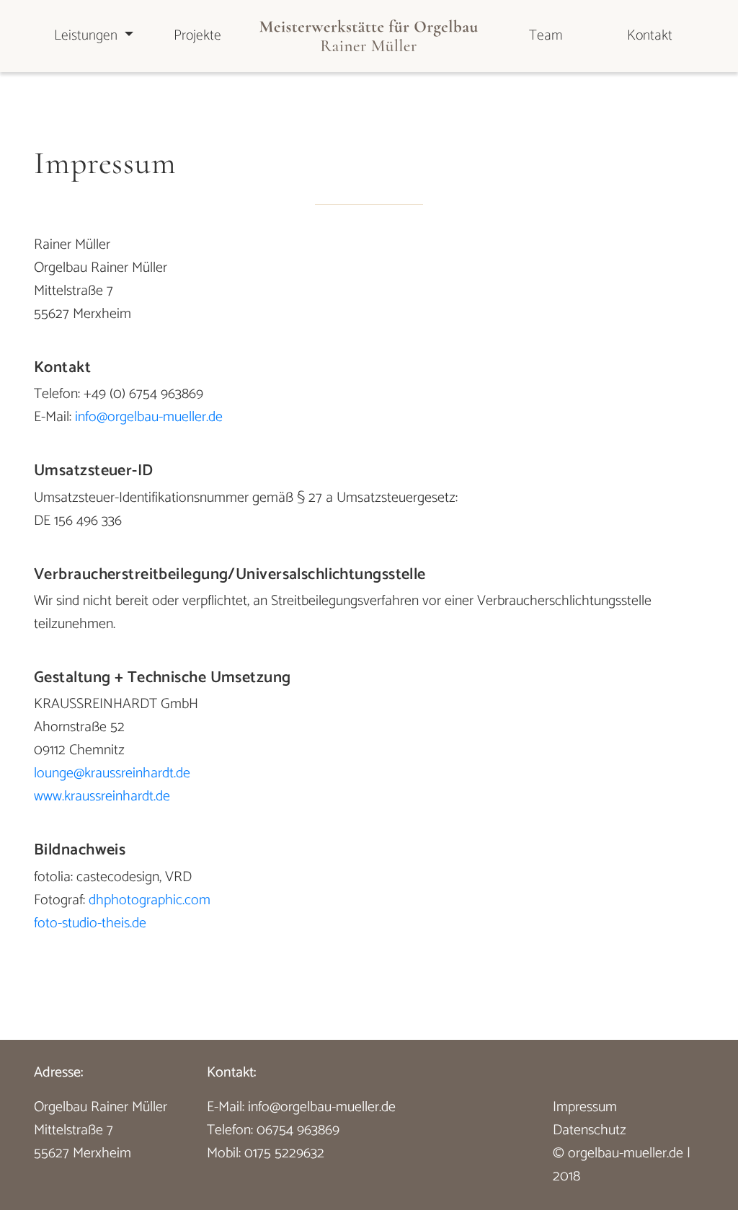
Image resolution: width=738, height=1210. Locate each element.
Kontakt (649, 36)
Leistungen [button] (87, 36)
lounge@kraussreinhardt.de (112, 773)
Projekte (197, 36)
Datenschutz (589, 1130)
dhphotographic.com (149, 900)
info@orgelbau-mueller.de (149, 417)
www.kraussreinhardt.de (102, 796)
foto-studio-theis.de (90, 923)
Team (546, 36)
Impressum (585, 1107)
